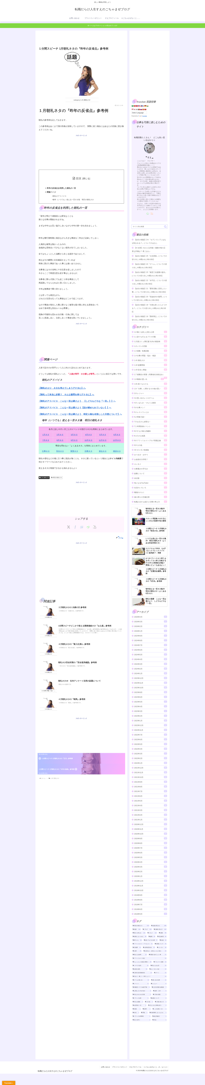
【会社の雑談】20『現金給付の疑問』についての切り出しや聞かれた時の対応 (149, 298)
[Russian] (141, 109)
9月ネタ (74, 440)
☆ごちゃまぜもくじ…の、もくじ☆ (156, 1067)
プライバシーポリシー (119, 1067)
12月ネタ (117, 440)
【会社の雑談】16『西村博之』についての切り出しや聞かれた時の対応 (149, 318)
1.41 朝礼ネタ (45, 477)
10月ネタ (88, 440)
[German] (145, 106)
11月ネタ (103, 440)
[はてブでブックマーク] (81, 526)
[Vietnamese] (145, 109)
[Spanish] (143, 109)
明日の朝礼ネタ (57, 477)
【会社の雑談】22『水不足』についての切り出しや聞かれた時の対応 (149, 282)
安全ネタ (60, 451)
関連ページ (51, 192)
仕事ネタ (46, 451)
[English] (139, 106)
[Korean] (137, 109)
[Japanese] (135, 109)
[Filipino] (141, 106)
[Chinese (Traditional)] (137, 106)
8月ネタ (60, 440)
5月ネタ (102, 435)
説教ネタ (88, 451)
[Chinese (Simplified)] (135, 106)
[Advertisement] (81, 39)
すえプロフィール (135, 1067)
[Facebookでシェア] (75, 526)
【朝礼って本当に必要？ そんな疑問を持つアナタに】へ (66, 394)
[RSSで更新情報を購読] (152, 213)
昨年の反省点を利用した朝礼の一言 (61, 188)
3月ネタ (74, 435)
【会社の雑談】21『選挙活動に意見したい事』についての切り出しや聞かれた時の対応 (149, 290)
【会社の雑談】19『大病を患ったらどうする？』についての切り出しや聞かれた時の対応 (149, 308)
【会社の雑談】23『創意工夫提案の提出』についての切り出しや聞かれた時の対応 (149, 274)
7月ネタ (45, 440)
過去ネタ (103, 451)
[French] (143, 106)
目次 (78, 178)
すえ (149, 157)
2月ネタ (60, 435)
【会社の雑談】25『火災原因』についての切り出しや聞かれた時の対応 (149, 257)
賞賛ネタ (74, 451)
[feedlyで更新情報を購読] (147, 213)
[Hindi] (147, 106)
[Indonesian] (132, 109)
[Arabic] (132, 106)
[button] (94, 526)
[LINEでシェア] (88, 526)
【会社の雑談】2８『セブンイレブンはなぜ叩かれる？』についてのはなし (149, 241)
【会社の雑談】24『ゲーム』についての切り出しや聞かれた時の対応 (149, 265)
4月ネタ (88, 435)
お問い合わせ (105, 1067)
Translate (144, 116)
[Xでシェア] (68, 526)
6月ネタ (116, 435)
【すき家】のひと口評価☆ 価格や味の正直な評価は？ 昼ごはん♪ (148, 249)
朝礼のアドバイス (59, 196)
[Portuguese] (139, 109)
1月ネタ (45, 435)
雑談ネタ (117, 451)
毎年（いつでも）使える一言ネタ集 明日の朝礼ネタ (73, 200)
